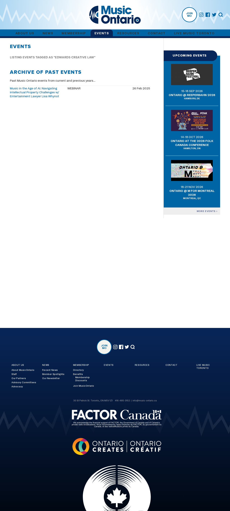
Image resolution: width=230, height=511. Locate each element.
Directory (78, 370)
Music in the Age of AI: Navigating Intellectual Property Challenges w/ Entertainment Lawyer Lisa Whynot (34, 92)
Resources (128, 33)
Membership (74, 33)
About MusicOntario (23, 370)
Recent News (50, 370)
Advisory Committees (24, 382)
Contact (156, 33)
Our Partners (19, 378)
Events (102, 33)
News (48, 33)
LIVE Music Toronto (194, 33)
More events (206, 211)
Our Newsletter (51, 378)
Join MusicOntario (83, 386)
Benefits (78, 374)
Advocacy (17, 387)
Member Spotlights (53, 374)
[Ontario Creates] (115, 447)
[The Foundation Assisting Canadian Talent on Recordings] (115, 419)
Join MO (189, 14)
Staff (14, 374)
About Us (24, 33)
